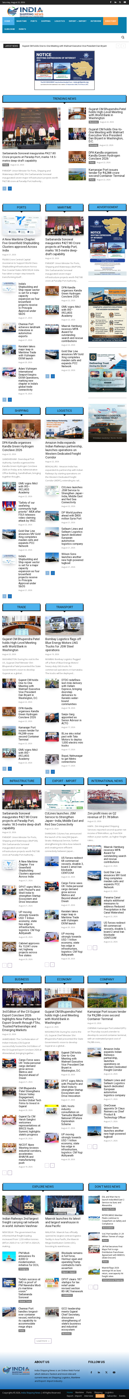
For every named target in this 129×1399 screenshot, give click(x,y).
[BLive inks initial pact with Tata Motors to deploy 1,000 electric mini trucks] (52, 736)
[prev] (118, 46)
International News (107, 780)
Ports (5, 165)
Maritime (65, 207)
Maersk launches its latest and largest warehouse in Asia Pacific (62, 1222)
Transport (64, 607)
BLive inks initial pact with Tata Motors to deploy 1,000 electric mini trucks (72, 739)
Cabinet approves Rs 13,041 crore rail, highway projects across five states (29, 949)
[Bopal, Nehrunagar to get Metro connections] (52, 759)
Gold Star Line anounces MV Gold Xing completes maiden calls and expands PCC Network (72, 359)
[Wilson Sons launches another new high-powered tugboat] (52, 557)
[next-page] (10, 188)
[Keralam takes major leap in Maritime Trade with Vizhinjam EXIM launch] (9, 349)
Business (94, 122)
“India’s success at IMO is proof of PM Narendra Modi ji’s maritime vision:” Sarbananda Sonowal (29, 1288)
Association (108, 1228)
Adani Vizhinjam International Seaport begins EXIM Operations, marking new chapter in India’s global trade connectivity (28, 379)
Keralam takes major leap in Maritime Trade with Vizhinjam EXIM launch (27, 352)
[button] (123, 37)
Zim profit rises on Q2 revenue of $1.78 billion (103, 815)
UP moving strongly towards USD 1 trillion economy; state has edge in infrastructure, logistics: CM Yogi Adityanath (29, 922)
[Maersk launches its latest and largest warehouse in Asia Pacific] (64, 1205)
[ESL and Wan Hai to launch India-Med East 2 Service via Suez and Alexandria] (94, 1200)
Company (107, 979)
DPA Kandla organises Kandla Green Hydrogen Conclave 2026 (104, 155)
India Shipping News (30, 1392)
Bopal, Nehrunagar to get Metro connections (72, 758)
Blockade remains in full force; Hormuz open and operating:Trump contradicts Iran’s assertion (71, 1260)
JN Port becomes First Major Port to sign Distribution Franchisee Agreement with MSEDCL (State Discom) (113, 1252)
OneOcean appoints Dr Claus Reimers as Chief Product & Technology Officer (115, 1111)
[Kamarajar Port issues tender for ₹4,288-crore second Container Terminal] (77, 174)
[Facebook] (111, 2)
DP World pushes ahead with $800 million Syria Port (71, 515)
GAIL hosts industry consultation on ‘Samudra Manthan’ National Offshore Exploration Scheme (72, 1115)
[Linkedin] (115, 2)
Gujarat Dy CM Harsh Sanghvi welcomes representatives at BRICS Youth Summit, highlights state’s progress (29, 1125)
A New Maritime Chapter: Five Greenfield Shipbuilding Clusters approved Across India (20, 245)
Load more (42, 1340)
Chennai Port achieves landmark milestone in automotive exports (29, 330)
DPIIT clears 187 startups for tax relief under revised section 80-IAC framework (72, 1285)
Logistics (64, 410)
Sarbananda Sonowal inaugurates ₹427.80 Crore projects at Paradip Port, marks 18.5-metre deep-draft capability (29, 157)
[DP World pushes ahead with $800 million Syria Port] (52, 515)
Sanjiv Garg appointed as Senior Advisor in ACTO (71, 719)
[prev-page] (4, 188)
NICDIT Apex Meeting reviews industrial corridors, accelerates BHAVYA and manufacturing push (30, 1153)
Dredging (23, 1269)
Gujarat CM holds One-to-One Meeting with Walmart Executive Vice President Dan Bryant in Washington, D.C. (106, 135)
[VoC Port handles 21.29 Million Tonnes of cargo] (94, 1237)
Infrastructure (22, 780)
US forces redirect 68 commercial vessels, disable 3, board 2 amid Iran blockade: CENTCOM (72, 865)
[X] (120, 2)
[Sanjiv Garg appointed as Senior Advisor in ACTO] (52, 717)
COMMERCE (67, 1295)
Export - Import (64, 780)
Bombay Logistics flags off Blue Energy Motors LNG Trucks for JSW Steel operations (63, 644)
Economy (93, 145)
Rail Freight (8, 1213)
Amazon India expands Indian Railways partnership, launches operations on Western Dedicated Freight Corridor (63, 450)
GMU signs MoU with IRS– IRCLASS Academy (71, 311)
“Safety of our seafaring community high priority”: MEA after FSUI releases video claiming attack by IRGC (29, 511)
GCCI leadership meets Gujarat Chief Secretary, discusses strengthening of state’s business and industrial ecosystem (71, 1319)
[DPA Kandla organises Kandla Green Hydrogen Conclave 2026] (77, 157)
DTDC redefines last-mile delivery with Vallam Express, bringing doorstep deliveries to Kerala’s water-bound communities (71, 692)
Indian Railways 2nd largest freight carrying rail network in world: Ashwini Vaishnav (20, 1222)
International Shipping (56, 1213)
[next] (123, 46)
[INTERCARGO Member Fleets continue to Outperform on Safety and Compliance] (94, 1218)
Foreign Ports (109, 1209)
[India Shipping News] (25, 12)
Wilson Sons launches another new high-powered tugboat (72, 558)
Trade (21, 607)
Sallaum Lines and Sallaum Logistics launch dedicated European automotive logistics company (72, 536)
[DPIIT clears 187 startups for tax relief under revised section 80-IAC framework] (52, 1282)
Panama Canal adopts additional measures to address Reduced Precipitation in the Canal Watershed (115, 905)
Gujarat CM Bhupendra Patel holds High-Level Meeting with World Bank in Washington (107, 113)
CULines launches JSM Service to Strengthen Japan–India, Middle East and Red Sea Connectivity (72, 495)
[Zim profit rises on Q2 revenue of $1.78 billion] (107, 799)
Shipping (21, 410)
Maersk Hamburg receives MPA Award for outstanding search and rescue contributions (72, 333)
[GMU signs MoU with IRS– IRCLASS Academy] (52, 310)
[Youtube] (125, 2)
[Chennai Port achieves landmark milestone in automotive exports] (9, 327)
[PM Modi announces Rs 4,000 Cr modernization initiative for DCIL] (9, 1256)
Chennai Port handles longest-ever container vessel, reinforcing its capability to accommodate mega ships (29, 1317)
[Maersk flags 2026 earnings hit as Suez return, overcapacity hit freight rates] (94, 1270)
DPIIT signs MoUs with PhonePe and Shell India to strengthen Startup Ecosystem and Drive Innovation (30, 894)
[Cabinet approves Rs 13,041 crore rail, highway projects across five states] (9, 946)
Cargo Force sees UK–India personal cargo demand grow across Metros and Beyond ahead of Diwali (72, 892)
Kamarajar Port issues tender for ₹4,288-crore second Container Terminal (107, 173)
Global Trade (25, 1301)
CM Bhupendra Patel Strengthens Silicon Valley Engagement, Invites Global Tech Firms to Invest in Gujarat (30, 1097)
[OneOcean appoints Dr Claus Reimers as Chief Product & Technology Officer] (94, 1109)
